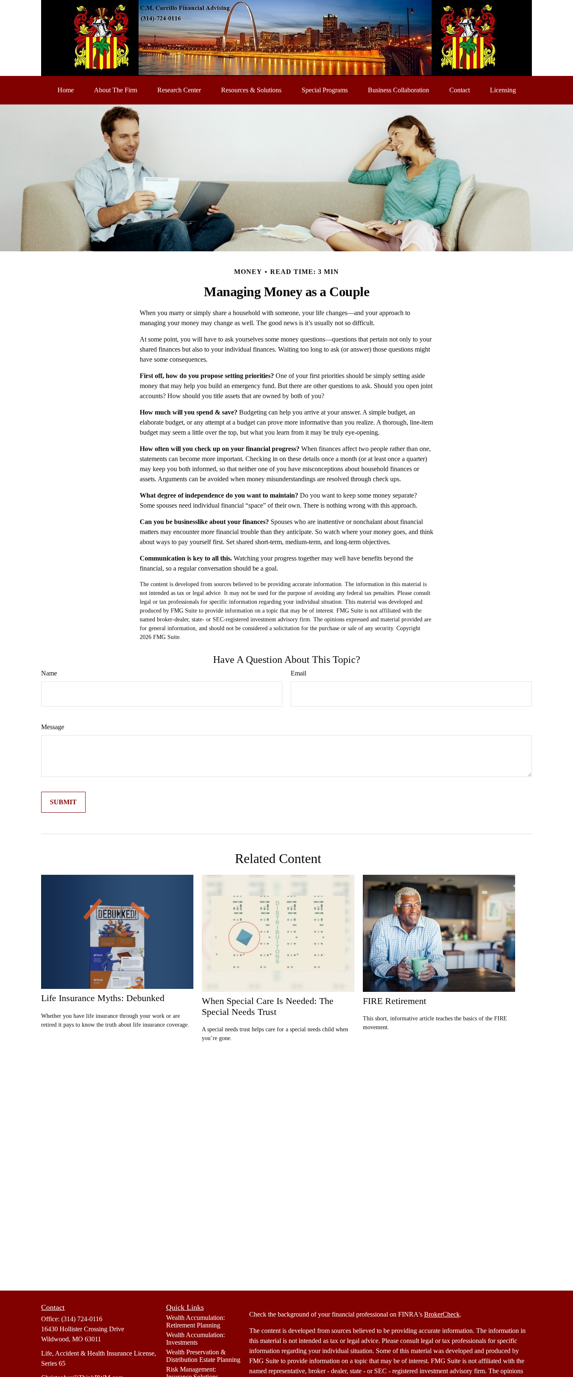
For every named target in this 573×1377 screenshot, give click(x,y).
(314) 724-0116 (81, 1318)
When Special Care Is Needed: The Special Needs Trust (267, 1006)
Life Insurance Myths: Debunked (102, 998)
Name (49, 673)
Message (52, 726)
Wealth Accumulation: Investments (195, 1338)
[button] (65, 90)
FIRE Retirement (394, 1001)
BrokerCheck (442, 1314)
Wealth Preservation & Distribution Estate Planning (203, 1355)
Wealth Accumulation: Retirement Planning (195, 1321)
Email (298, 673)
